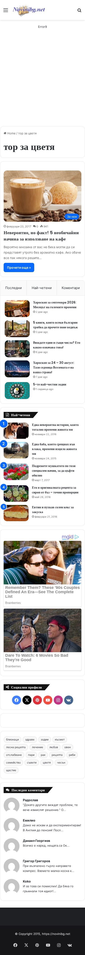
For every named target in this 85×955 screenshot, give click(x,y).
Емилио (29, 820)
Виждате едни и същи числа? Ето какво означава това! (56, 345)
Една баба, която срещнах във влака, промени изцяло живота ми (54, 449)
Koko (27, 881)
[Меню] (5, 12)
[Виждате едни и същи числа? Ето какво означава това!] (17, 348)
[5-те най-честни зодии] (17, 390)
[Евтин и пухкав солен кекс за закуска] (16, 513)
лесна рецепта (16, 747)
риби (72, 755)
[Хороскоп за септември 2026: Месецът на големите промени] (17, 308)
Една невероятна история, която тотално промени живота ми (55, 427)
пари (31, 755)
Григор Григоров (36, 861)
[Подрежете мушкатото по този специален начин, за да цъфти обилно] (16, 472)
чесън (61, 762)
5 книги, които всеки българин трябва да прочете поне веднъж (55, 324)
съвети (31, 762)
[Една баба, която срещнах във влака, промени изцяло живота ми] (16, 450)
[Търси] (79, 12)
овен (67, 747)
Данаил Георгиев (36, 841)
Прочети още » (19, 267)
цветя (47, 762)
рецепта (57, 755)
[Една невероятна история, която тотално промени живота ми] (16, 431)
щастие (11, 770)
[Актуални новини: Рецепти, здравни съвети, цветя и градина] (28, 10)
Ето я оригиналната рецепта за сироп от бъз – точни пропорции (55, 490)
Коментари (71, 288)
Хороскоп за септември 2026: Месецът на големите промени (54, 304)
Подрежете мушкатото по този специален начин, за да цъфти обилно (53, 471)
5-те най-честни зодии (49, 384)
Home (11, 133)
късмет (60, 739)
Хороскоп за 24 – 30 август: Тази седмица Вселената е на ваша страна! (53, 367)
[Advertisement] (42, 78)
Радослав (30, 800)
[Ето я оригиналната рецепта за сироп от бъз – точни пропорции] (16, 493)
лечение (37, 747)
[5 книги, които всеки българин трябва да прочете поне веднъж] (17, 328)
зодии (45, 739)
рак (43, 755)
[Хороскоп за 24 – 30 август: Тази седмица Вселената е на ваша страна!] (17, 368)
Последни (13, 288)
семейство (13, 762)
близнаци (12, 739)
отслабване (14, 755)
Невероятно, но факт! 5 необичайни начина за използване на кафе (41, 235)
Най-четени (42, 288)
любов (53, 747)
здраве (29, 739)
